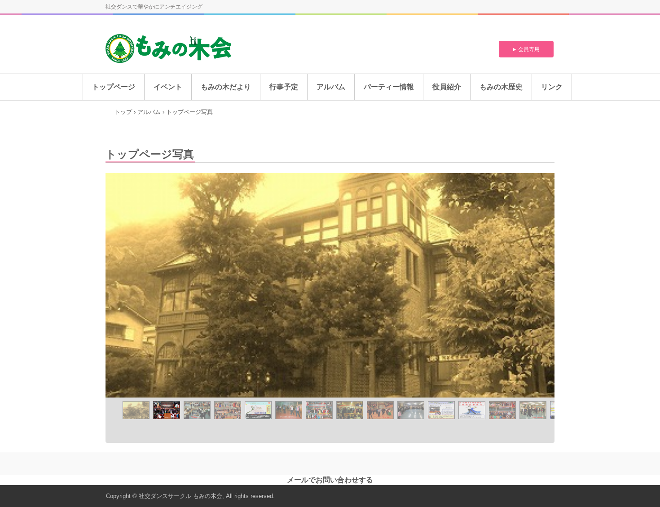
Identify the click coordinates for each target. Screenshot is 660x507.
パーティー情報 (389, 87)
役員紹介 (446, 87)
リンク (552, 87)
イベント (168, 87)
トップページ (113, 87)
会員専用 (529, 49)
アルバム (331, 87)
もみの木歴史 (501, 87)
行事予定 (283, 87)
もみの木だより (226, 87)
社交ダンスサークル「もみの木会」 (172, 49)
